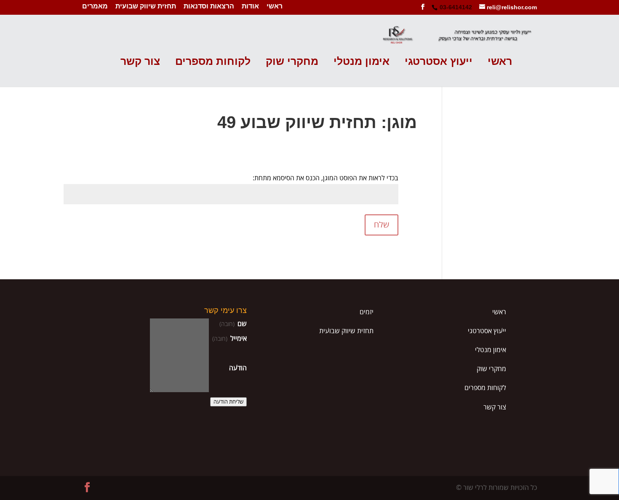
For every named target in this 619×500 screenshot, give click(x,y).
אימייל (229, 338)
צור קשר (140, 62)
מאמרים (95, 7)
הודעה (238, 368)
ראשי (275, 7)
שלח (381, 224)
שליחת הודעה (228, 401)
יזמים (367, 312)
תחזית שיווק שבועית (145, 7)
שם (233, 324)
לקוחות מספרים (213, 62)
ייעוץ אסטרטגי (438, 62)
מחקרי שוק (292, 62)
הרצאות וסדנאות (209, 7)
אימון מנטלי (362, 62)
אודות (250, 7)
